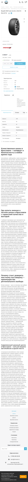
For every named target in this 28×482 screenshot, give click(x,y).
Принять (23, 476)
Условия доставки (14, 427)
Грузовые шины (14, 415)
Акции (14, 431)
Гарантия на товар (14, 429)
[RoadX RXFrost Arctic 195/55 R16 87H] (14, 26)
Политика (14, 439)
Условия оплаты (14, 425)
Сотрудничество (14, 441)
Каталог (14, 411)
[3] (6, 41)
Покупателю (14, 423)
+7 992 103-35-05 (15, 456)
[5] (8, 41)
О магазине (14, 435)
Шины (14, 413)
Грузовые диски (14, 419)
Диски (14, 417)
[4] (7, 41)
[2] (4, 41)
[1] (3, 41)
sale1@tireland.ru (15, 459)
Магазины (14, 437)
